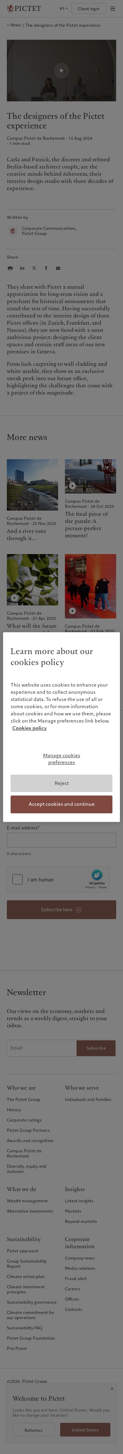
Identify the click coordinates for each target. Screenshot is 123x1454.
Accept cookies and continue (62, 804)
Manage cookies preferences (61, 759)
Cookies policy (29, 728)
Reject (62, 783)
